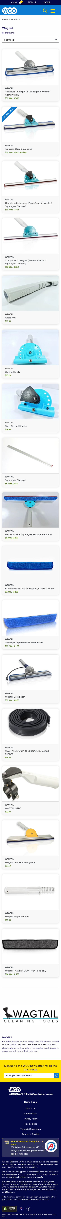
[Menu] (52, 11)
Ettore (13, 1189)
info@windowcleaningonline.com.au (28, 1150)
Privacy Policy (30, 1118)
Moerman (10, 1192)
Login (46, 2)
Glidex (45, 1189)
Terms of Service (30, 1134)
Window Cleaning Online (13, 1162)
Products (15, 19)
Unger (33, 1189)
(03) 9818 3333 (21, 1154)
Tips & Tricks (30, 1123)
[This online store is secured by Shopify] (9, 1208)
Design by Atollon (37, 1214)
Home (5, 19)
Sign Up (32, 2)
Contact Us (30, 1113)
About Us (30, 1108)
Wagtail (26, 1189)
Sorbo (19, 1189)
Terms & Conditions (30, 1129)
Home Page (30, 1102)
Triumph (52, 1189)
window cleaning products (31, 1164)
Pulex (39, 1189)
